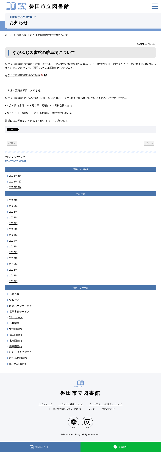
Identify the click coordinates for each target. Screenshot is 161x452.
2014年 (13, 269)
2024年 (13, 211)
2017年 (13, 252)
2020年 (13, 235)
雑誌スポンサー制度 (20, 305)
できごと (14, 300)
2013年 (13, 275)
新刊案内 (14, 323)
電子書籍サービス (19, 311)
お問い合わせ (108, 409)
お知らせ (14, 294)
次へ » (149, 143)
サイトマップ (45, 404)
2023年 (13, 217)
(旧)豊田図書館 (17, 363)
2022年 (13, 223)
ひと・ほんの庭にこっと (23, 352)
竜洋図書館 (15, 340)
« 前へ (11, 143)
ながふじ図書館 (18, 358)
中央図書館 (15, 329)
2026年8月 (15, 175)
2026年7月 (15, 181)
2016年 (13, 258)
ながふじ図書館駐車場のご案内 (22, 75)
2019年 (13, 240)
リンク (91, 409)
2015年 (13, 264)
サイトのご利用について (70, 404)
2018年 (13, 246)
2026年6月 (15, 187)
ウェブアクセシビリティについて (105, 404)
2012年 (13, 281)
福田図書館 (15, 334)
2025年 (13, 206)
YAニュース (16, 317)
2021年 (13, 229)
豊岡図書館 (15, 346)
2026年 (13, 200)
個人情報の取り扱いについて (67, 409)
